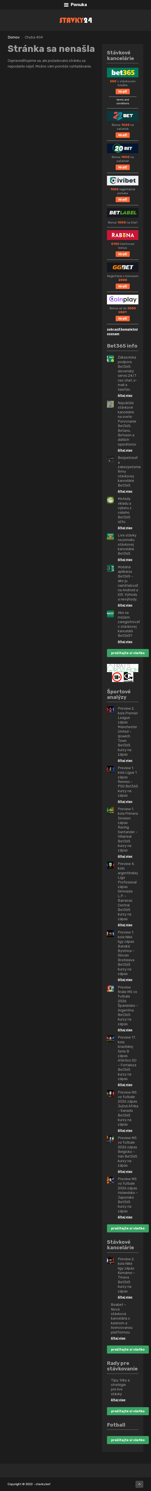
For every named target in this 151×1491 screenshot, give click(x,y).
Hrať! (122, 91)
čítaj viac (125, 395)
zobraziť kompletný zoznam (122, 332)
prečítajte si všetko (128, 653)
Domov (14, 37)
